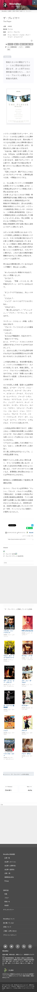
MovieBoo (15, 3)
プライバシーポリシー (10, 935)
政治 (9, 49)
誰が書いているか (8, 923)
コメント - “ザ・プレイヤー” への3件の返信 (17, 774)
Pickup (7, 881)
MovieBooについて (8, 919)
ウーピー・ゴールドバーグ (15, 37)
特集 (6, 894)
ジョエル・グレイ (24, 35)
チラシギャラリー (8, 909)
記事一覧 (7, 858)
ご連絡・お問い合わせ (10, 931)
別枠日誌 (6, 890)
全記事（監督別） (10, 869)
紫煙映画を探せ (9, 877)
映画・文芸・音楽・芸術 (26, 44)
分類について (7, 927)
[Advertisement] (18, 585)
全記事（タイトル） (11, 862)
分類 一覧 (7, 873)
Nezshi (31, 532)
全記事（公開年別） (11, 865)
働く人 (16, 44)
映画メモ (7, 901)
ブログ (7, 898)
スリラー (10, 44)
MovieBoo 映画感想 (9, 854)
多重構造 (27, 47)
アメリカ (10, 29)
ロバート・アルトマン (14, 32)
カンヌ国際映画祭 (12, 47)
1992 (9, 26)
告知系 (7, 905)
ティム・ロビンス (13, 35)
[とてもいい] (32, 41)
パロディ (21, 47)
